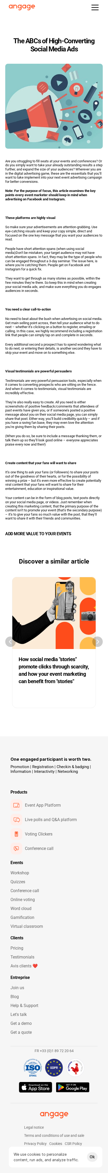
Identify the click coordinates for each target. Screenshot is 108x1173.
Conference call (24, 890)
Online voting (22, 899)
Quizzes (17, 881)
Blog (14, 996)
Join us (17, 987)
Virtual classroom (26, 926)
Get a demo (21, 1023)
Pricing (16, 948)
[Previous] (10, 641)
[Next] (97, 641)
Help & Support (24, 1005)
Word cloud (20, 908)
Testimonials (22, 957)
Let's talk (18, 1014)
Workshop (19, 872)
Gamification (22, 917)
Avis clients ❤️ (24, 965)
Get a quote (21, 1032)
